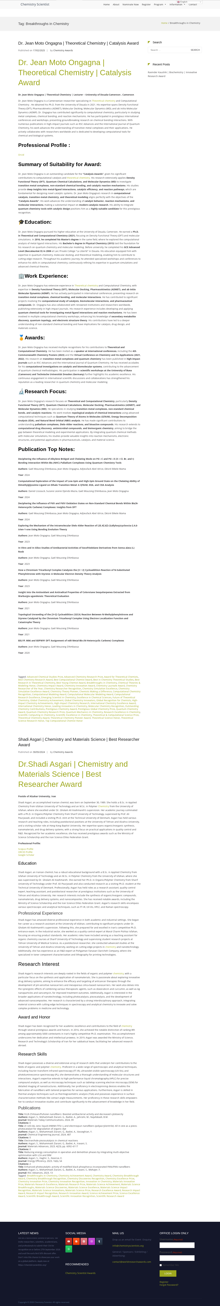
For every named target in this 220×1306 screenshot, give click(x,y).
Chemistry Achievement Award (75, 1175)
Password (171, 1252)
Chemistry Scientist (35, 4)
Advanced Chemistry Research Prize (83, 676)
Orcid (21, 154)
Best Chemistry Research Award (35, 679)
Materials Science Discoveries (51, 1187)
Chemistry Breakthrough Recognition (46, 1178)
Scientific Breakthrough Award (42, 1196)
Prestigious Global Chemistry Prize (96, 709)
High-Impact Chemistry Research (72, 703)
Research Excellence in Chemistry (122, 712)
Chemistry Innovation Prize (32, 1181)
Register (146, 4)
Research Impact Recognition (42, 1193)
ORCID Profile (25, 852)
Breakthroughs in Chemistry (102, 682)
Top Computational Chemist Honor (64, 720)
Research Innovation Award (73, 1193)
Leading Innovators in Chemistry (69, 706)
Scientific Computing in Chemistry (36, 714)
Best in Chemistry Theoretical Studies (113, 679)
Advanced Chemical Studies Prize (45, 676)
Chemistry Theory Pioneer (64, 691)
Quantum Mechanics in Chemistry (84, 712)
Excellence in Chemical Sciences (94, 697)
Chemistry (103, 806)
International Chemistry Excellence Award (113, 703)
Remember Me (170, 1265)
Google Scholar (26, 854)
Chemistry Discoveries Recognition (85, 1178)
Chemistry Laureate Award (110, 685)
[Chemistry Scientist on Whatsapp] (68, 1249)
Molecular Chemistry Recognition (106, 706)
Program (158, 4)
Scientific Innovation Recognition (77, 1196)
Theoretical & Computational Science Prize (116, 714)
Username (171, 1239)
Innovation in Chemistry (99, 1181)
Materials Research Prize (71, 1184)
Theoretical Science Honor (106, 717)
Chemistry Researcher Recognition (62, 688)
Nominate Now (131, 4)
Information (176, 4)
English (183, 2)
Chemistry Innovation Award (79, 685)
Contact (193, 4)
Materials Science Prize (77, 1190)
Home (106, 4)
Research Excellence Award (106, 1190)
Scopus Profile (25, 848)
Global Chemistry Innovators (80, 700)
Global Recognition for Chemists (113, 700)
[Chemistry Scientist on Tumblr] (99, 1241)
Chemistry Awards (63, 50)
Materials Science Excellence (83, 1187)
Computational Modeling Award (49, 694)
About (116, 4)
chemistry (110, 946)
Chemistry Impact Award (50, 685)
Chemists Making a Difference (95, 691)
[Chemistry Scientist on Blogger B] (76, 1241)
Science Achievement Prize (104, 1193)
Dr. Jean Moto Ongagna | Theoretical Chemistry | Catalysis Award (78, 43)
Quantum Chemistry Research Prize (45, 712)
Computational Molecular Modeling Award (90, 694)
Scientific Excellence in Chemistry (74, 714)
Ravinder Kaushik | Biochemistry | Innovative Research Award (172, 74)
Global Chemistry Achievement (46, 700)
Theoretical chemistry (103, 100)
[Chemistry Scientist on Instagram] (91, 1241)
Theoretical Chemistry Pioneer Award (71, 717)
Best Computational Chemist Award (73, 679)
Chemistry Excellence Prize (119, 1178)
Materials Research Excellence (41, 1184)
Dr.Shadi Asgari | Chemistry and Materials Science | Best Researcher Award (73, 774)
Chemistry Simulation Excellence (99, 688)
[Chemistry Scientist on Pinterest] (84, 1241)
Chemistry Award (102, 1175)
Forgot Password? (169, 1284)
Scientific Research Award (110, 1196)
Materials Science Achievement (103, 1184)
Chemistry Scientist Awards (80, 1273)
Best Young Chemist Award (71, 682)
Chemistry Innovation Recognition (66, 1181)
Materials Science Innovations (48, 1190)
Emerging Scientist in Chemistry (58, 697)
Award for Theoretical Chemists (121, 676)
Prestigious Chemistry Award (61, 709)
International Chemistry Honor (34, 706)
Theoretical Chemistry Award (33, 717)
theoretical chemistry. (79, 177)
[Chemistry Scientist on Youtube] (68, 1241)
